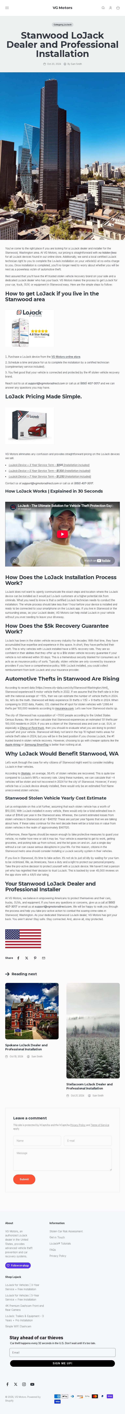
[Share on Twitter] (26, 958)
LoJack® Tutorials (60, 1243)
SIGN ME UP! (62, 1363)
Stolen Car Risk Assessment (66, 1231)
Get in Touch (57, 1237)
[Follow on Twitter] (16, 1384)
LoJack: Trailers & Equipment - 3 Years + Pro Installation (24, 1318)
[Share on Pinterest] (35, 958)
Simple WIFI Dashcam (18, 1326)
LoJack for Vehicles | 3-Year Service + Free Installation (22, 1287)
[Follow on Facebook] (7, 1384)
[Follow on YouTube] (32, 1384)
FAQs (52, 1249)
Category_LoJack (62, 24)
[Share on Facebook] (18, 958)
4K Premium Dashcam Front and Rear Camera (24, 1308)
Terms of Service (100, 1125)
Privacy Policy (77, 1125)
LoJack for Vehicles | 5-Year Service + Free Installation (22, 1297)
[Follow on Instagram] (24, 1384)
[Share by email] (43, 958)
